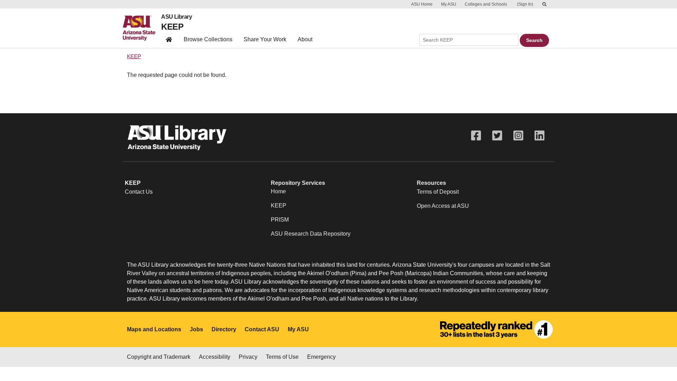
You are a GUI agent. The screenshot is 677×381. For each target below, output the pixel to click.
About (305, 39)
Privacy (248, 357)
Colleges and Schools (486, 4)
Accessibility (214, 357)
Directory (224, 329)
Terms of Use (282, 357)
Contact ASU (262, 329)
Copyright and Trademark (158, 357)
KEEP (172, 26)
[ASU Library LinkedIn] (539, 135)
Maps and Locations (154, 329)
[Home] (142, 28)
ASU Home (422, 4)
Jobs (196, 329)
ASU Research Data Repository (310, 234)
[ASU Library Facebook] (476, 135)
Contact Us (139, 192)
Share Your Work (265, 39)
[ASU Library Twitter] (497, 135)
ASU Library (176, 17)
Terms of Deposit (438, 192)
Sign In (525, 4)
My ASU (448, 4)
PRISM (280, 220)
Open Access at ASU (443, 206)
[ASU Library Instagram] (518, 135)
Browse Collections (208, 39)
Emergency (321, 357)
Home (278, 191)
